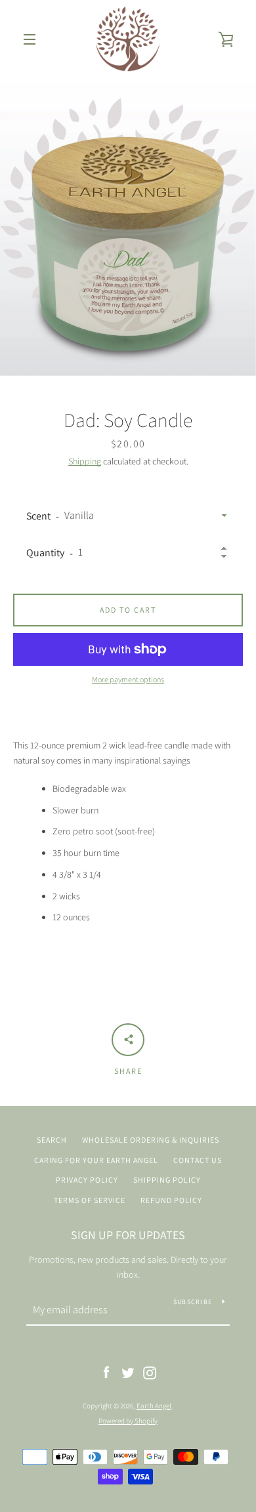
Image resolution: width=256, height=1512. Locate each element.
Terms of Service (89, 1200)
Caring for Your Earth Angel (96, 1160)
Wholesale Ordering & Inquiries (150, 1140)
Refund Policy (171, 1200)
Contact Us (197, 1160)
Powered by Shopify (128, 1420)
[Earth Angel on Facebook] (106, 1372)
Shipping (84, 461)
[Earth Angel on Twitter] (128, 1372)
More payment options (128, 679)
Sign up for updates (128, 1234)
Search (52, 1140)
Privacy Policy (87, 1180)
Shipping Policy (167, 1180)
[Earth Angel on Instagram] (149, 1372)
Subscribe (192, 1301)
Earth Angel (154, 1405)
